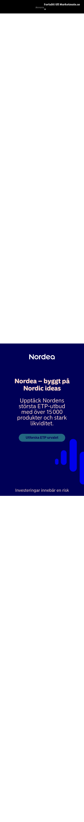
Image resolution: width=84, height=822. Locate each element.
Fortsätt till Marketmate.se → (62, 6)
